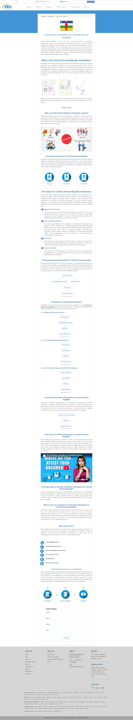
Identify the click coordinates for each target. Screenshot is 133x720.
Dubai (92, 674)
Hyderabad (94, 658)
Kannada (45, 708)
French (59, 706)
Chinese (45, 706)
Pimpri (96, 654)
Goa (103, 672)
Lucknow (93, 672)
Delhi (98, 656)
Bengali (40, 708)
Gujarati (92, 706)
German (35, 706)
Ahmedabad (102, 654)
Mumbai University (57, 711)
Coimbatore (102, 674)
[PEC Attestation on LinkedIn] (96, 687)
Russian (64, 706)
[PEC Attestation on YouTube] (103, 687)
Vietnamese (26, 708)
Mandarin (62, 708)
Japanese (50, 706)
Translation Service (28, 706)
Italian (77, 706)
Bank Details (28, 671)
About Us (27, 659)
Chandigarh (94, 670)
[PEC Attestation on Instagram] (100, 687)
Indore (93, 667)
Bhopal (99, 672)
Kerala (105, 670)
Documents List (29, 666)
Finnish (72, 708)
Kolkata (103, 667)
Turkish (81, 706)
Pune (92, 654)
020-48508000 (73, 662)
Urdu (54, 708)
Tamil (101, 706)
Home (26, 654)
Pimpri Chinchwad (42, 692)
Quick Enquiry (91, 1)
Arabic (55, 706)
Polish (105, 706)
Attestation (38, 7)
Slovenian (77, 708)
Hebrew (67, 708)
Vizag (92, 676)
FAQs (48, 662)
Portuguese (87, 706)
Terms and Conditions (53, 657)
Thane (99, 658)
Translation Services (30, 662)
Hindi (73, 706)
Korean (69, 706)
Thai (36, 708)
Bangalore (102, 656)
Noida (96, 674)
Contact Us (87, 7)
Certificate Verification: (29, 711)
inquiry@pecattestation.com (43, 1)
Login (16, 1)
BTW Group (81, 717)
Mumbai (93, 656)
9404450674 (66, 1)
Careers (27, 669)
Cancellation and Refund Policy (55, 659)
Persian (50, 708)
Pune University (39, 711)
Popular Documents (61, 7)
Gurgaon (100, 670)
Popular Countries (75, 7)
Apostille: (26, 697)
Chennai (98, 667)
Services (29, 7)
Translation (49, 7)
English (82, 708)
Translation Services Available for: (32, 702)
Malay (87, 708)
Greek (58, 708)
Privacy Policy (50, 654)
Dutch (32, 708)
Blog (26, 657)
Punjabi (97, 706)
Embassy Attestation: (29, 692)
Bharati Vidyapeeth (48, 711)
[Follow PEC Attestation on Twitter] (94, 687)
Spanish (40, 706)
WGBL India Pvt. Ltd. (72, 717)
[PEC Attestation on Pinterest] (98, 687)
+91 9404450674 (77, 660)
